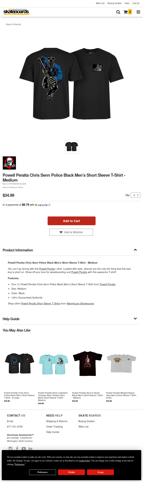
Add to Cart (71, 221)
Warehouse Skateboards (80, 303)
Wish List (100, 3)
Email (10, 421)
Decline (71, 472)
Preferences (42, 472)
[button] (71, 205)
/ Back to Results (13, 24)
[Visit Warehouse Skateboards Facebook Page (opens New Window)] (17, 448)
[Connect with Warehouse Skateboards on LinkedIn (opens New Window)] (30, 448)
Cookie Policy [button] (84, 460)
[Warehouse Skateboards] (18, 12)
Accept (100, 472)
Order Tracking (54, 426)
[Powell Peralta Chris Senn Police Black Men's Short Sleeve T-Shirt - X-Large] (20, 370)
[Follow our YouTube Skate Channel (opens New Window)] (23, 448)
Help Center (52, 432)
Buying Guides (115, 3)
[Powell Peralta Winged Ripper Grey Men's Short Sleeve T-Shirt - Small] (122, 370)
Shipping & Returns (56, 421)
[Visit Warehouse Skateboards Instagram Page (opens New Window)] (10, 448)
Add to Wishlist (73, 232)
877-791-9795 (15, 426)
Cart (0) (136, 3)
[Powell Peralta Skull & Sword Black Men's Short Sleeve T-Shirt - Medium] (88, 370)
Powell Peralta (47, 268)
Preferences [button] (19, 464)
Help (127, 3)
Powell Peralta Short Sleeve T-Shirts (40, 303)
